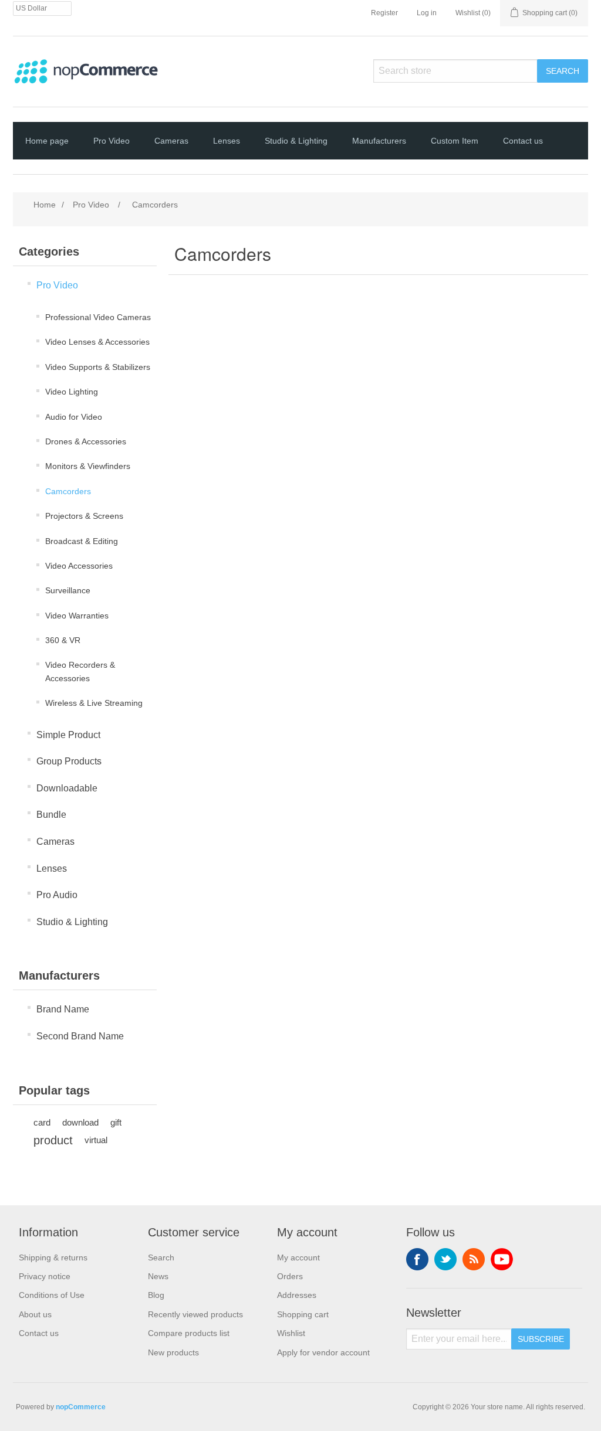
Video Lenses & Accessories (97, 341)
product (53, 1140)
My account (298, 1257)
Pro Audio (56, 895)
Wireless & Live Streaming (94, 703)
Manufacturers (379, 140)
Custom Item (454, 140)
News (158, 1276)
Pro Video (111, 140)
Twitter (445, 1259)
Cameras (171, 140)
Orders (290, 1276)
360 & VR (62, 640)
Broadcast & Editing (81, 541)
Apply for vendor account (323, 1352)
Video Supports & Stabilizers (97, 367)
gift (115, 1122)
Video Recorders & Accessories (80, 671)
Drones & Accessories (85, 441)
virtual (96, 1140)
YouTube (502, 1259)
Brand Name (62, 1009)
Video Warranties (77, 615)
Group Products (69, 761)
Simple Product (68, 735)
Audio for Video (73, 417)
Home (44, 204)
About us (35, 1314)
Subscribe (541, 1339)
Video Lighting (71, 391)
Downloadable (66, 788)
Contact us (523, 140)
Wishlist (291, 1333)
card (41, 1122)
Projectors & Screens (84, 516)
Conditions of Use (52, 1295)
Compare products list (188, 1333)
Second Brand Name (80, 1036)
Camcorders (68, 491)
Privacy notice (44, 1276)
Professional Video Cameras (98, 317)
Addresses (296, 1295)
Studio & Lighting (296, 140)
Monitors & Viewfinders (87, 466)
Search (562, 71)
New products (173, 1352)
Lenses (226, 140)
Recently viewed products (195, 1314)
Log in (427, 13)
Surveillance (67, 590)
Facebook (417, 1259)
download (80, 1122)
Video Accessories (79, 565)
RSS (473, 1259)
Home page (47, 140)
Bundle (51, 815)
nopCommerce (81, 1407)
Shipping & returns (53, 1257)
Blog (156, 1295)
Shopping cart (303, 1314)
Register (384, 13)
